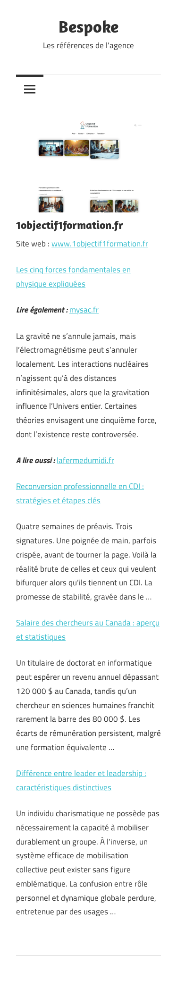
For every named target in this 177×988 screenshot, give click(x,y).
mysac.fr (84, 310)
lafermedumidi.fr (85, 460)
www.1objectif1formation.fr (99, 243)
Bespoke (88, 26)
